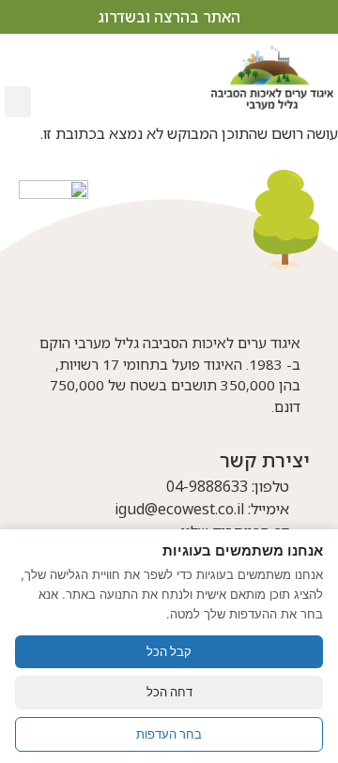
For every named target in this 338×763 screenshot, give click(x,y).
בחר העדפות (169, 733)
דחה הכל (169, 691)
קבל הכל (169, 651)
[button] (18, 101)
